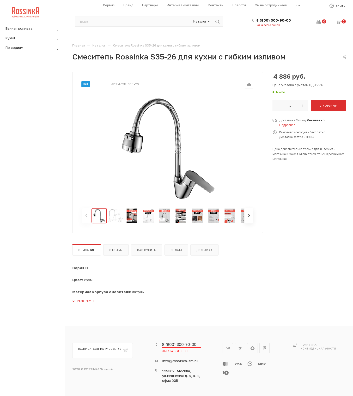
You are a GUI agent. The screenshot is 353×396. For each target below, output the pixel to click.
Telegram (240, 348)
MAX (252, 348)
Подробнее (287, 125)
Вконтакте (228, 348)
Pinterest (264, 348)
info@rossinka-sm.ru (180, 361)
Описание (86, 249)
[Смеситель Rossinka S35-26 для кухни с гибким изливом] (168, 148)
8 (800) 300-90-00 (273, 20)
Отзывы (116, 249)
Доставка (204, 249)
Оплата (176, 249)
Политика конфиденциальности (318, 346)
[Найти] (217, 22)
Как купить (146, 249)
